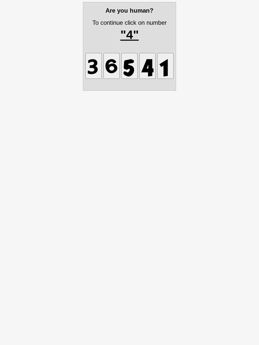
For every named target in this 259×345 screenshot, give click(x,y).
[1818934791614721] (165, 66)
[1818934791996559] (147, 66)
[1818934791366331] (129, 66)
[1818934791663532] (111, 66)
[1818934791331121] (93, 66)
